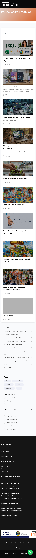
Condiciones (4, 469)
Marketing (19, 384)
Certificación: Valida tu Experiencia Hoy (15, 331)
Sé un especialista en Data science (10, 493)
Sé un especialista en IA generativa (10, 496)
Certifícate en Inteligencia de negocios (11, 518)
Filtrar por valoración (10, 409)
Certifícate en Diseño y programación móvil (12, 513)
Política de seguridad (6, 471)
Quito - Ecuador (5, 451)
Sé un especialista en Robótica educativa (11, 498)
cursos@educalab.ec (6, 456)
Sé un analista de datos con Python (10, 488)
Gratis (7, 381)
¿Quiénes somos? (5, 466)
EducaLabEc (4, 449)
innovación (8, 384)
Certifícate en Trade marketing (9, 515)
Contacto (28, 543)
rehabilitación (9, 388)
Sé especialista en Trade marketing (10, 483)
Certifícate (11, 543)
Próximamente (8, 367)
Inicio (6, 543)
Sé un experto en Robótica (11, 348)
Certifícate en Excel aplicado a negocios (11, 508)
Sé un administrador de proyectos (10, 486)
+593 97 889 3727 (5, 454)
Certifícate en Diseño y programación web (12, 510)
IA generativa (17, 381)
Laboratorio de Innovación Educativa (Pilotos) (17, 357)
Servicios (22, 543)
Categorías (7, 327)
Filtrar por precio (9, 394)
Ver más (8, 371)
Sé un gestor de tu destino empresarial (15, 341)
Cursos (17, 543)
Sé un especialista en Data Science (13, 338)
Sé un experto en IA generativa (13, 344)
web (19, 388)
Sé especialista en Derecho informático (11, 481)
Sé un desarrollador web (11, 334)
